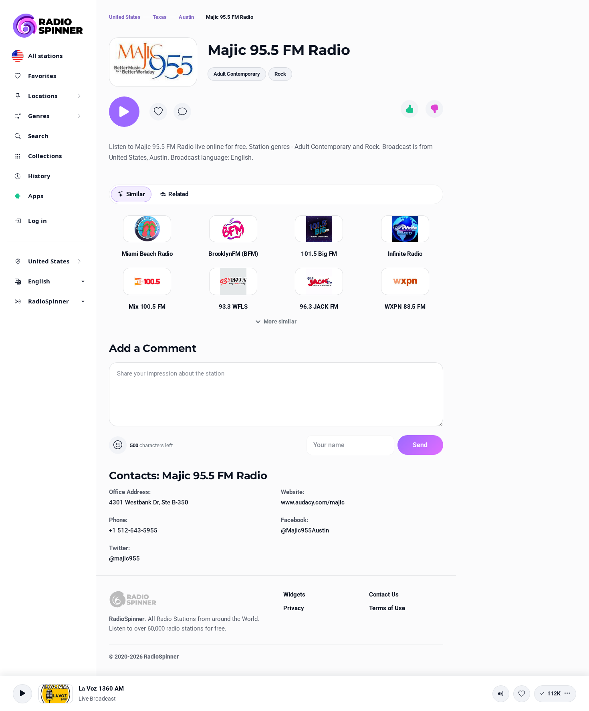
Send (420, 445)
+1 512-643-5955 (133, 530)
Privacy (293, 608)
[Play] (124, 111)
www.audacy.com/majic (313, 502)
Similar (135, 194)
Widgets (294, 594)
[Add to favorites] (158, 112)
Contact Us (384, 594)
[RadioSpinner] (48, 25)
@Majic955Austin (305, 530)
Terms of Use (387, 608)
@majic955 (124, 558)
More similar (280, 321)
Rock (280, 74)
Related (178, 194)
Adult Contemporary (237, 74)
